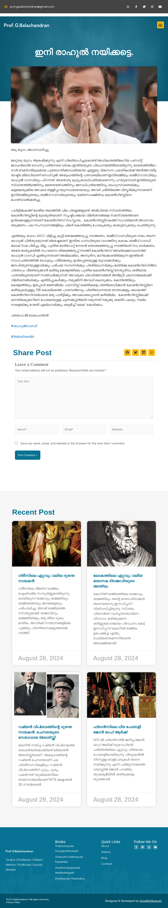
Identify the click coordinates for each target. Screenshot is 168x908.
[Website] (131, 430)
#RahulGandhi (22, 336)
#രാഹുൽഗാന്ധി (24, 326)
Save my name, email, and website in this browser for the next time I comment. (72, 443)
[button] (160, 25)
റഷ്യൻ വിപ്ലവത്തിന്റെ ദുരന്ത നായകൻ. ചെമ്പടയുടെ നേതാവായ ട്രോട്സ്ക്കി (45, 732)
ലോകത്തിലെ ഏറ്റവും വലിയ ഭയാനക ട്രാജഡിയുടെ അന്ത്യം (117, 580)
